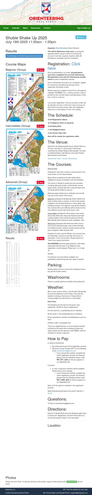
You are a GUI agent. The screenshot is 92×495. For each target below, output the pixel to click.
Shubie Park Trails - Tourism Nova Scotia (62, 158)
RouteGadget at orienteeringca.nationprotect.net (24, 56)
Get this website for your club (77, 489)
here (77, 248)
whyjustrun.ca (10, 489)
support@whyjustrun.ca (79, 493)
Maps (25, 28)
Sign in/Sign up (83, 28)
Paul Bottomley (62, 48)
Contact (47, 28)
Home (6, 28)
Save (42, 70)
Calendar (16, 28)
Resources (35, 28)
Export (81, 37)
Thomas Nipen (50, 493)
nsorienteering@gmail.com (66, 351)
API (64, 489)
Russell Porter (64, 493)
